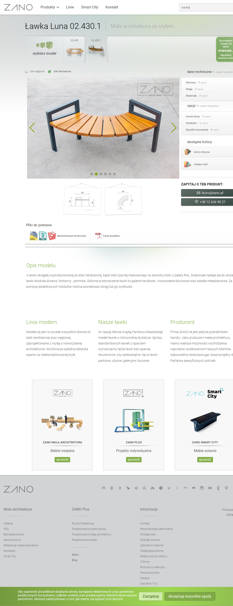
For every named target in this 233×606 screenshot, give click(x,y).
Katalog (8, 523)
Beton (75, 554)
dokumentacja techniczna (71, 235)
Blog (74, 560)
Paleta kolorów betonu (153, 556)
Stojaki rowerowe (144, 488)
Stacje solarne (161, 488)
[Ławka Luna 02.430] (74, 57)
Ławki (103, 488)
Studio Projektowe (83, 523)
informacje (148, 509)
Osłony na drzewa (218, 488)
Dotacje (144, 578)
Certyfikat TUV (148, 583)
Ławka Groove (12, 540)
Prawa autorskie (149, 572)
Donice (169, 488)
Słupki (136, 488)
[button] (32, 128)
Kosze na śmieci (112, 488)
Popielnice (177, 488)
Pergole (202, 488)
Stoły (185, 488)
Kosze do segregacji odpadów (120, 488)
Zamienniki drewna (151, 545)
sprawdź (62, 460)
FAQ (6, 529)
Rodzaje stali (148, 534)
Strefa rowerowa (153, 488)
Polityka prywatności (152, 567)
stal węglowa (37, 71)
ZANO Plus (80, 509)
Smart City (89, 7)
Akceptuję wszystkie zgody (189, 596)
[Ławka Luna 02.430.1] (96, 57)
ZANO (18, 7)
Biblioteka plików (14, 534)
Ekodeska (9, 550)
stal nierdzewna (62, 71)
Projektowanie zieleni (84, 540)
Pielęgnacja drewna (151, 550)
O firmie (144, 561)
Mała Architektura (18, 509)
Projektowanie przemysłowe (89, 529)
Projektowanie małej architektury (91, 534)
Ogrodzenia (210, 488)
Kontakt (112, 7)
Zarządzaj (151, 596)
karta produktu (111, 235)
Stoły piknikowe (194, 488)
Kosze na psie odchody (128, 488)
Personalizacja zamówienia (156, 529)
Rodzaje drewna (150, 540)
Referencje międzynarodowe (21, 545)
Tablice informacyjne (226, 488)
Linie (70, 7)
